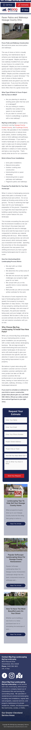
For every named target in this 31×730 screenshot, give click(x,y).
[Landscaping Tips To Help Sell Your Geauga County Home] (16, 491)
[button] (15, 523)
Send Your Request (14, 476)
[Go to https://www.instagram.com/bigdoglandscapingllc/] (11, 676)
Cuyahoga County (22, 127)
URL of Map (6, 668)
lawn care (5, 686)
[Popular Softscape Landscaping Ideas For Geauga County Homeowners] (16, 544)
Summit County (7, 127)
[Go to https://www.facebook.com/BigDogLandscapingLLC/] (4, 676)
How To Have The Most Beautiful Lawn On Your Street (15, 611)
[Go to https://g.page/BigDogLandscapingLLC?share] (19, 675)
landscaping (13, 686)
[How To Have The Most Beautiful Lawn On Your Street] (16, 598)
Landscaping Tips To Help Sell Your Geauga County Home (15, 503)
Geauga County (20, 125)
